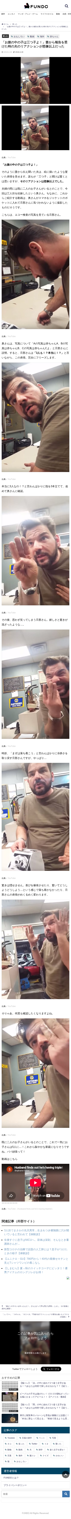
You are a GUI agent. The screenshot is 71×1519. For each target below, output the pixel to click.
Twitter (34, 1444)
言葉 (9, 1456)
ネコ (9, 1444)
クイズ (46, 1456)
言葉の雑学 (27, 1438)
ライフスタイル (47, 14)
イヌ (46, 1444)
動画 (32, 36)
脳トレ (33, 1456)
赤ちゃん (54, 36)
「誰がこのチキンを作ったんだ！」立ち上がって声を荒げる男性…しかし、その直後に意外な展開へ (35, 1307)
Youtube (11, 1438)
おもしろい (19, 36)
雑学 (3, 14)
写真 (54, 1438)
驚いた (58, 1444)
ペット (42, 1438)
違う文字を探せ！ (58, 1450)
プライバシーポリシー (15, 1485)
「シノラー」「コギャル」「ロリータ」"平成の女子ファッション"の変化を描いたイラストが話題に (35, 1316)
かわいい (60, 1456)
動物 (58, 14)
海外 (42, 36)
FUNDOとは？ (11, 1478)
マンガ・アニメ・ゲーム (28, 14)
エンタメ (11, 14)
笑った (5, 36)
